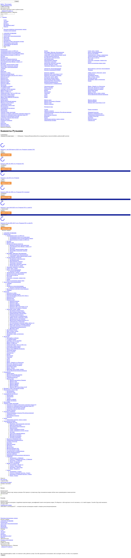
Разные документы (93, 109)
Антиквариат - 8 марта (15, 471)
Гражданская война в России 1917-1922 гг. (12, 75)
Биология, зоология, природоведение (10, 60)
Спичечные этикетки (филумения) (9, 117)
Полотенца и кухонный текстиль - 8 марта (21, 474)
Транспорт (47, 93)
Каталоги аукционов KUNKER (52, 70)
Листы (2, 70)
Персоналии (47, 91)
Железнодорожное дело (13, 448)
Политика (90, 117)
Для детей (90, 59)
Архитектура (47, 89)
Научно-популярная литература (9, 59)
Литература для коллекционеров (52, 68)
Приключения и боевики (50, 60)
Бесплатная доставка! (6, 482)
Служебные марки (5, 87)
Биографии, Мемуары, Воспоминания (54, 52)
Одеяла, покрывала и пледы (17, 429)
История (3, 56)
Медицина (3, 63)
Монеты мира (47, 100)
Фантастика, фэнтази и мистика (52, 63)
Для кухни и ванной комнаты (17, 433)
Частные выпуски (92, 78)
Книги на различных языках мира (97, 63)
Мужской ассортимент (15, 436)
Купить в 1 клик (6, 154)
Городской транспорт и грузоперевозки (20, 325)
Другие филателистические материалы (98, 94)
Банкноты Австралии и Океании (52, 75)
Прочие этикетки (5, 119)
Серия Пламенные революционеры (53, 53)
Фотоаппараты (4, 106)
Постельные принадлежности (17, 426)
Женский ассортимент (15, 434)
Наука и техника (48, 87)
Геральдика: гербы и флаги (8, 94)
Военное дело (4, 57)
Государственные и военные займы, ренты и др (22, 323)
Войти (2, 4)
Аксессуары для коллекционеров (12, 36)
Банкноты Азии (5, 82)
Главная (3, 121)
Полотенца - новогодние (16, 467)
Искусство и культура (93, 57)
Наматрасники (13, 428)
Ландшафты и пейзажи (7, 86)
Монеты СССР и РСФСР (7, 102)
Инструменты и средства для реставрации (99, 68)
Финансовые (4, 109)
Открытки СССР (48, 113)
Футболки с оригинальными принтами (20, 423)
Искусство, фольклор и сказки (96, 87)
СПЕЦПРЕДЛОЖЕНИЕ (10, 33)
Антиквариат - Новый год (16, 464)
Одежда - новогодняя (15, 466)
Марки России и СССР (7, 90)
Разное (46, 51)
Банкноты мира (5, 79)
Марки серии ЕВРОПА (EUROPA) (10, 97)
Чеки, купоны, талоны (94, 76)
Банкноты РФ (4, 78)
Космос (46, 90)
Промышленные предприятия (17, 318)
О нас (5, 19)
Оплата (5, 22)
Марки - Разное (92, 91)
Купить (2, 152)
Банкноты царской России (7, 74)
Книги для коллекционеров (95, 52)
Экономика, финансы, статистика (53, 66)
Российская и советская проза (52, 57)
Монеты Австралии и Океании (52, 101)
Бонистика (6, 37)
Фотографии (7, 45)
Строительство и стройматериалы (53, 83)
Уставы (46, 109)
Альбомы (3, 68)
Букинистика (7, 34)
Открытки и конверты (6, 120)
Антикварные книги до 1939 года (9, 51)
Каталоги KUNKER (93, 53)
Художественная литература (51, 56)
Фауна (46, 95)
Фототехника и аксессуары (11, 42)
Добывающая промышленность (96, 115)
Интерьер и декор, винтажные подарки (14, 41)
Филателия (6, 38)
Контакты (6, 24)
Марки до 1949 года (6, 91)
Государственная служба (13, 449)
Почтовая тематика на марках (95, 89)
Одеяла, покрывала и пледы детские (19, 430)
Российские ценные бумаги (51, 78)
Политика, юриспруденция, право (9, 64)
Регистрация (8, 4)
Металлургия (10, 447)
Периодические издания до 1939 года (10, 55)
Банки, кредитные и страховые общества (20, 324)
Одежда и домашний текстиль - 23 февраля (21, 459)
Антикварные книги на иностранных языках (12, 53)
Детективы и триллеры (50, 61)
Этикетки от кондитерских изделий (10, 116)
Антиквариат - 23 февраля (16, 458)
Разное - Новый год (15, 468)
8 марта (9, 470)
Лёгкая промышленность (13, 452)
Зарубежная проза (49, 59)
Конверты (46, 116)
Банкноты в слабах (5, 72)
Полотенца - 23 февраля (16, 460)
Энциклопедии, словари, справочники (98, 55)
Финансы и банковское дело (95, 113)
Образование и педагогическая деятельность (18, 455)
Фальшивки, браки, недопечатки (96, 79)
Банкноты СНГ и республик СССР (53, 74)
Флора (46, 97)
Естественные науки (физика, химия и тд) (11, 61)
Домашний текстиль (93, 112)
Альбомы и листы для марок (8, 89)
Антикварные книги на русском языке (11, 52)
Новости (6, 26)
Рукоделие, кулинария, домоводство (97, 60)
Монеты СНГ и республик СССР (96, 102)
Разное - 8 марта (14, 475)
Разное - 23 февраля (15, 462)
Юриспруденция (92, 119)
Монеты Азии (48, 102)
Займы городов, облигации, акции (97, 72)
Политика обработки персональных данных (15, 29)
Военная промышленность (51, 82)
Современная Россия (6, 104)
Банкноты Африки (5, 83)
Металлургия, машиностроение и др (19, 320)
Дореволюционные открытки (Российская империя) (57, 112)
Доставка (6, 21)
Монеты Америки (49, 104)
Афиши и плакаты (49, 110)
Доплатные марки (49, 86)
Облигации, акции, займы (51, 76)
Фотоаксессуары (48, 106)
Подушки (12, 432)
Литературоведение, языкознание (96, 56)
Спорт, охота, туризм (93, 51)
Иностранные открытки (50, 115)
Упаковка (90, 70)
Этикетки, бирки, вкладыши (8, 112)
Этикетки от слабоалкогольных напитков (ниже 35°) (14, 115)
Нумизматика (7, 40)
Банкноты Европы (5, 80)
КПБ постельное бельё (15, 425)
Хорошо (3, 555)
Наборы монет (4, 100)
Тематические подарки (50, 120)
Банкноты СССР (5, 76)
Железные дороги (14, 328)
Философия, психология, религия (9, 66)
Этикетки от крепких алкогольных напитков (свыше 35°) (15, 113)
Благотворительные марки (7, 95)
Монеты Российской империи (8, 101)
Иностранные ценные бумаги (52, 79)
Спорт (46, 94)
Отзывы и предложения (10, 30)
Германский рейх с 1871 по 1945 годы (10, 93)
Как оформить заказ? (9, 25)
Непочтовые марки (93, 90)
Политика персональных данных (9, 518)
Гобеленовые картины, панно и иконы (54, 119)
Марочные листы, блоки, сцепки (96, 93)
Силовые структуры (93, 116)
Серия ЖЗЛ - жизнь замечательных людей (55, 55)
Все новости (4, 479)
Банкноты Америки (49, 72)
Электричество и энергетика (17, 321)
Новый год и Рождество (13, 463)
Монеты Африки (92, 100)
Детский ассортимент (15, 437)
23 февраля (9, 456)
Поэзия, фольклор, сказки (51, 64)
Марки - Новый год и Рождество (96, 86)
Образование (4, 110)
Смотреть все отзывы (6, 505)
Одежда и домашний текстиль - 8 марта (20, 473)
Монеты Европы (92, 101)
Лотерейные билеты (93, 75)
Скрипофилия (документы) (11, 44)
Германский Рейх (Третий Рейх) (52, 80)
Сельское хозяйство (12, 453)
